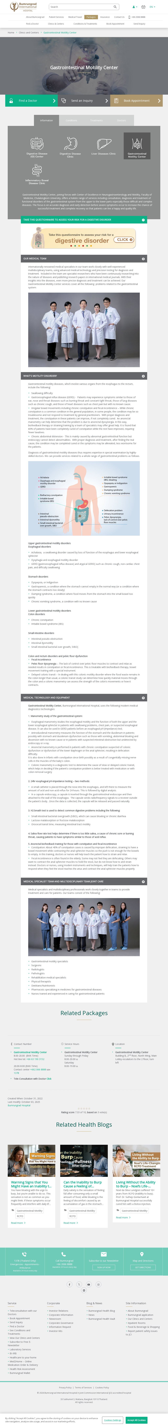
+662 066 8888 (38, 1069)
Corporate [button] (53, 1303)
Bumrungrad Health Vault (101, 1318)
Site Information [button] (136, 1303)
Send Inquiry (139, 23)
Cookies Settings (112, 1420)
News (91, 1314)
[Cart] (143, 7)
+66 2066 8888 (138, 17)
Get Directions (143, 1267)
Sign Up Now (103, 1267)
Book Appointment (115, 23)
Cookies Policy (102, 1387)
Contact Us (119, 17)
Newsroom (55, 1318)
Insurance (105, 17)
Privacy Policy (65, 1387)
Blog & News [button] (94, 1303)
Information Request (60, 1326)
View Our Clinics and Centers (25, 1337)
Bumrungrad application (140, 1314)
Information (46, 120)
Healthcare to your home (23, 1357)
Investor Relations (58, 1310)
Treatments (96, 120)
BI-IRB (13, 1353)
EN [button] (151, 6)
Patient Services (56, 17)
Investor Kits (55, 1331)
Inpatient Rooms (137, 1322)
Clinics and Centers (29, 32)
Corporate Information (61, 1314)
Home (11, 32)
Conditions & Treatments (85, 23)
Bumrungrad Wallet (20, 1373)
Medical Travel (75, 17)
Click (49, 1078)
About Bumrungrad (35, 17)
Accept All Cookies (136, 1420)
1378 (16, 1072)
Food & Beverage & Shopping (144, 1326)
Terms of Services (83, 1387)
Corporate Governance (61, 1322)
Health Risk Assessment (22, 1369)
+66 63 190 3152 (35, 1059)
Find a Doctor (32, 23)
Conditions (71, 120)
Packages (91, 17)
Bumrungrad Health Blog (101, 1310)
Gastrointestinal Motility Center (59, 32)
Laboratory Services (20, 1349)
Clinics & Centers (56, 23)
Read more (17, 1222)
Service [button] (12, 1303)
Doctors (121, 120)
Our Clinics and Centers (140, 1318)
